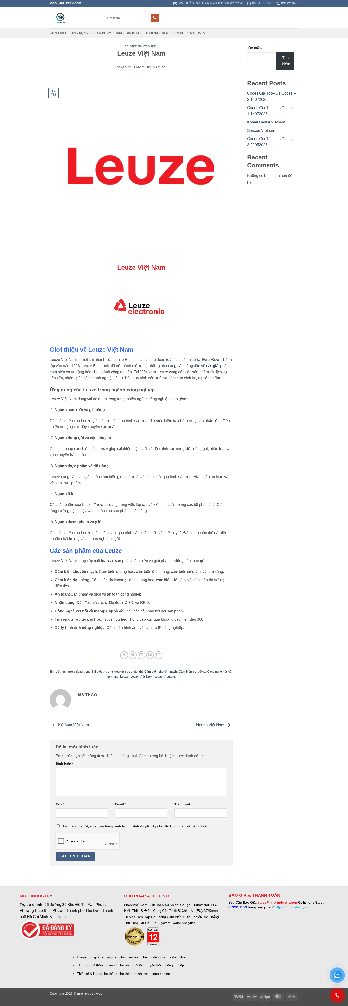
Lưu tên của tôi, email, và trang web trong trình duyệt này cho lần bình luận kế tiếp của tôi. (136, 826)
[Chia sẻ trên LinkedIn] (158, 655)
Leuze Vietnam (164, 676)
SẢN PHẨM (102, 33)
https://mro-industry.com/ (293, 907)
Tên (60, 804)
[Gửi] (155, 18)
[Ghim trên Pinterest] (150, 655)
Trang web (182, 804)
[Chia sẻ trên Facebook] (124, 655)
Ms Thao (159, 67)
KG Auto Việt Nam (73, 725)
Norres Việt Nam (210, 725)
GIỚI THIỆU (58, 33)
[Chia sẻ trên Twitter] (133, 655)
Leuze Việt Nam (141, 676)
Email (120, 804)
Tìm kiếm (254, 48)
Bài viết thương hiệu (141, 46)
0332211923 (237, 907)
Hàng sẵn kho (127, 33)
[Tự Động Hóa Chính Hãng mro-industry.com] (73, 17)
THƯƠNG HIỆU (157, 33)
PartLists (196, 33)
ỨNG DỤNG (79, 33)
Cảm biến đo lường (192, 671)
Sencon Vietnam (261, 130)
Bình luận (64, 763)
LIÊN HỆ (178, 33)
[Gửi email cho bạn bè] (141, 655)
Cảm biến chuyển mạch (160, 671)
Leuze (124, 676)
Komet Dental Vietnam (266, 122)
